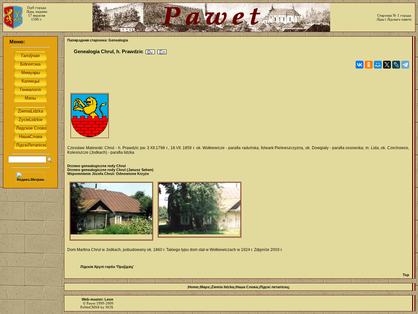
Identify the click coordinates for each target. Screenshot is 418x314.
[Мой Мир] (378, 65)
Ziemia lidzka (222, 287)
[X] (387, 65)
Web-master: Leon (97, 299)
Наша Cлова (247, 287)
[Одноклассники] (369, 65)
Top (406, 275)
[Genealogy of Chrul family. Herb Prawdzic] (162, 52)
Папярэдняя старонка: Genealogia (97, 40)
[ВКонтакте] (359, 65)
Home (193, 287)
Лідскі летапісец (274, 287)
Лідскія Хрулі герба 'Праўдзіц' (107, 267)
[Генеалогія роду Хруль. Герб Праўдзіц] (150, 52)
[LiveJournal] (396, 65)
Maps (204, 287)
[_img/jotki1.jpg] (199, 210)
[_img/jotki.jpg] (111, 211)
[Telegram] (405, 65)
